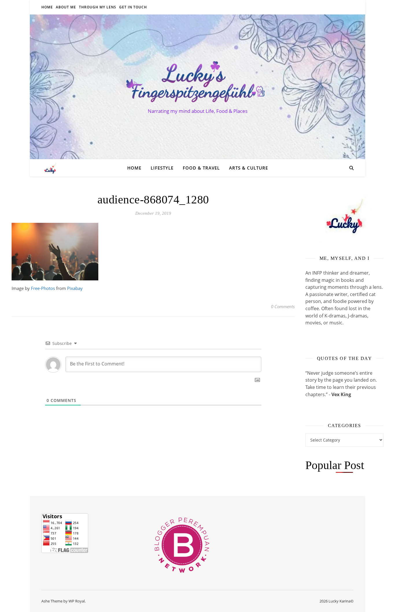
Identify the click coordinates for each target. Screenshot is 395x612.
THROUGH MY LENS (97, 7)
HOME (47, 7)
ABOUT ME (66, 7)
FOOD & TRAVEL (201, 168)
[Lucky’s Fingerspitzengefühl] (197, 81)
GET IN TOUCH (133, 7)
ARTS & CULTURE (248, 168)
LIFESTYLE (162, 168)
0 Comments (283, 306)
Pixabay (75, 288)
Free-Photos (43, 288)
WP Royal (77, 601)
